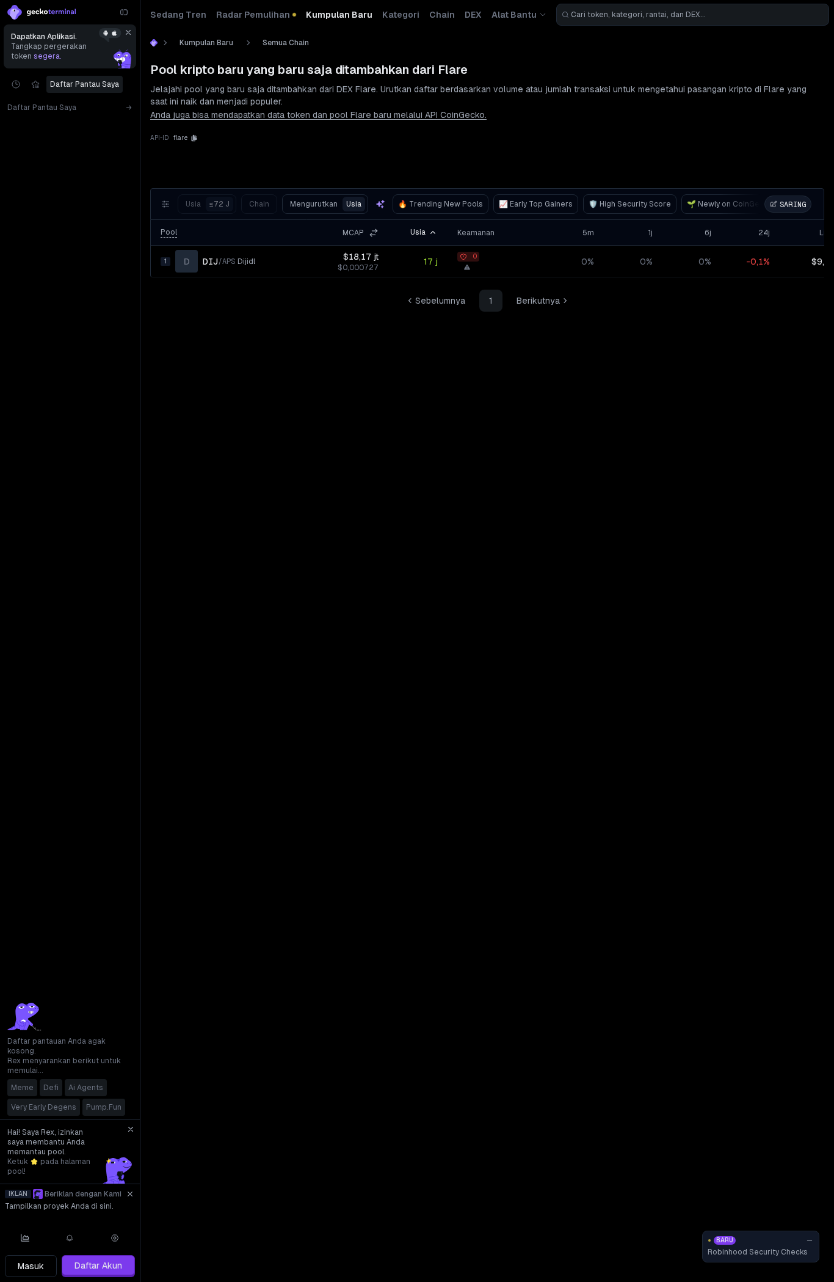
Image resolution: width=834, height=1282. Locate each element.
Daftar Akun (98, 1265)
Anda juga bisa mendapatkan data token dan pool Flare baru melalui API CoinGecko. (318, 115)
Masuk (31, 1266)
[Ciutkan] (123, 12)
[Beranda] (154, 42)
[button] (194, 138)
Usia (208, 204)
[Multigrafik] (25, 1238)
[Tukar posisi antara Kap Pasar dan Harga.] (374, 233)
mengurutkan (325, 204)
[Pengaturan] (115, 1238)
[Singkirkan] (128, 32)
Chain (259, 204)
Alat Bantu (514, 15)
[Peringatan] (70, 1238)
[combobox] (692, 15)
